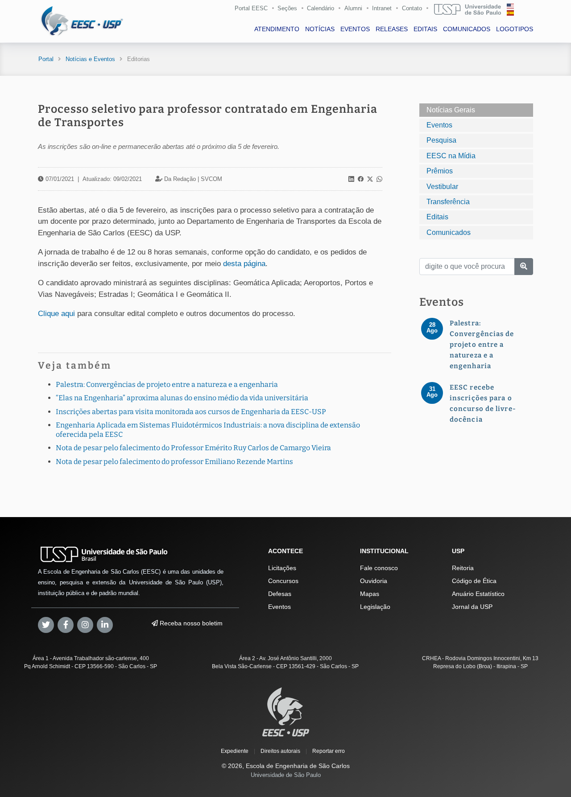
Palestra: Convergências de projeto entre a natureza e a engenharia (167, 384)
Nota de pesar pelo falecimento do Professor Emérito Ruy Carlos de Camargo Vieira (193, 448)
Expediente (234, 751)
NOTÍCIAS (320, 29)
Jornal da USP (472, 606)
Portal (46, 59)
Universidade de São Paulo (286, 775)
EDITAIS (425, 29)
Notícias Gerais (450, 110)
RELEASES (392, 29)
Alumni (353, 8)
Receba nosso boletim (190, 623)
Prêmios (439, 171)
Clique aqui (56, 313)
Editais (437, 217)
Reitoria (463, 567)
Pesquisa (441, 140)
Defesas (279, 593)
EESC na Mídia (451, 156)
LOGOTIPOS (514, 29)
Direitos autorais (280, 751)
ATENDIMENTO (276, 29)
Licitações (282, 567)
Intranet (382, 8)
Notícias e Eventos (90, 59)
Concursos (283, 580)
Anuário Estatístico (478, 593)
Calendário (320, 8)
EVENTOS (355, 29)
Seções (287, 8)
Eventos (439, 125)
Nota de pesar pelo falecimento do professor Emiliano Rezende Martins (174, 461)
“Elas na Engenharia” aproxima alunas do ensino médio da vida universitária (182, 398)
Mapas (369, 593)
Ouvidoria (373, 580)
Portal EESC (251, 8)
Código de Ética (474, 580)
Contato (412, 8)
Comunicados (448, 232)
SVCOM (211, 179)
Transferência (448, 201)
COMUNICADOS (466, 29)
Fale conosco (379, 567)
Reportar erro (328, 751)
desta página (244, 263)
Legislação (375, 606)
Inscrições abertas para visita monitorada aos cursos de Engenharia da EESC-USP (191, 411)
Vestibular (442, 186)
